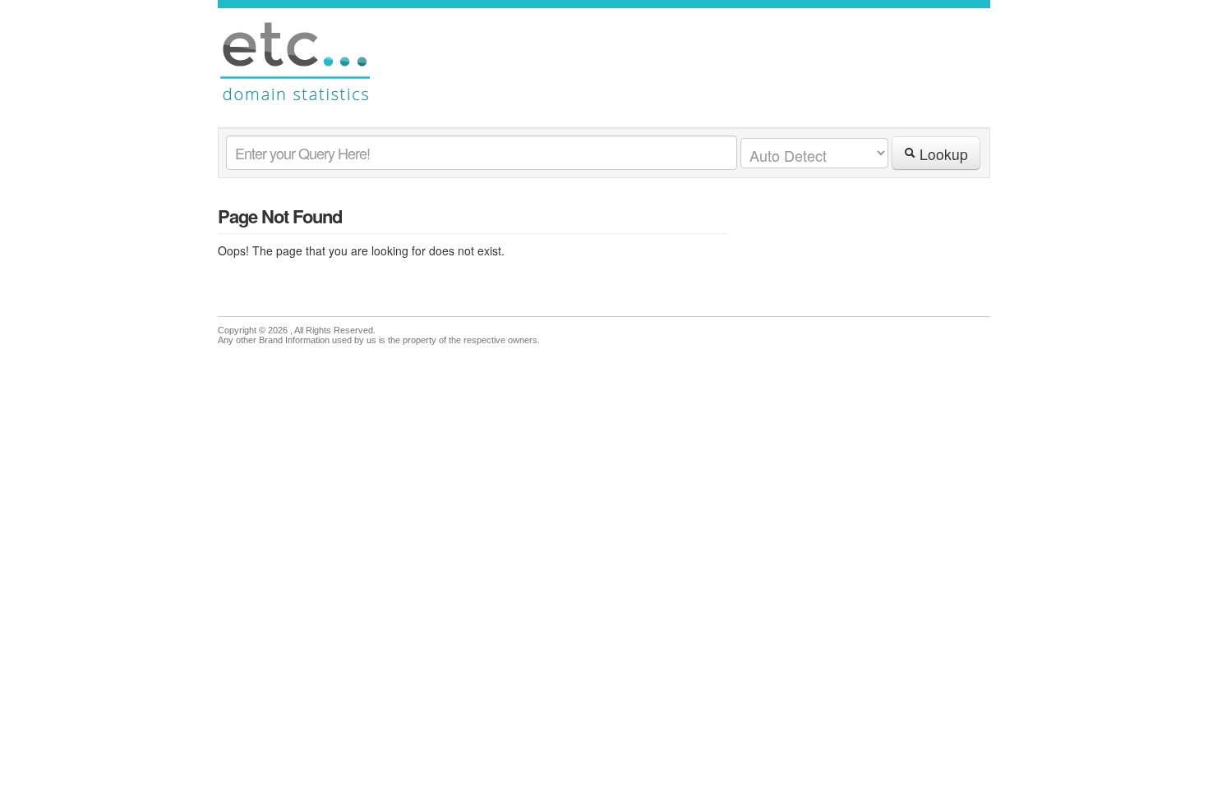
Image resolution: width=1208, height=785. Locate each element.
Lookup (941, 154)
